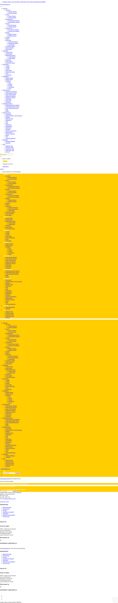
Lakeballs (7, 143)
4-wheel (7, 69)
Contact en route (4, 501)
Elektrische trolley (10, 72)
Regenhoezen (9, 132)
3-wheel (7, 67)
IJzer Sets (7, 10)
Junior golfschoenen (10, 94)
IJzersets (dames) (12, 13)
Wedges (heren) (12, 34)
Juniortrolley (8, 70)
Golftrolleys (6, 64)
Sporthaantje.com (5, 548)
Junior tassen (8, 61)
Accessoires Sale (9, 149)
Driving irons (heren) (13, 29)
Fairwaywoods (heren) (13, 20)
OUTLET (7, 152)
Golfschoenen (6, 90)
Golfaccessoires (7, 112)
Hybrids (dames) (12, 26)
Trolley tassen (9, 52)
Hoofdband (11, 87)
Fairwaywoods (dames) (14, 22)
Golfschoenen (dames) (11, 91)
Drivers (7, 14)
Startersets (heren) (13, 42)
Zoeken (17, 473)
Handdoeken (8, 126)
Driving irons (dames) (13, 31)
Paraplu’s (7, 129)
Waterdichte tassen (10, 55)
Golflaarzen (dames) (10, 96)
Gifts (6, 122)
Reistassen (8, 60)
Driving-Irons (8, 28)
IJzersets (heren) (12, 11)
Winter (7, 111)
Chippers (7, 37)
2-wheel (7, 66)
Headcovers (8, 128)
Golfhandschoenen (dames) (12, 105)
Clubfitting (5, 513)
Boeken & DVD (9, 118)
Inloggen (5, 161)
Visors (9, 88)
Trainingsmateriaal (10, 138)
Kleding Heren (9, 79)
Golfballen (5, 140)
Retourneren (6, 509)
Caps (9, 82)
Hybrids (7, 23)
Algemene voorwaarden (9, 515)
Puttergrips (8, 125)
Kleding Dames (9, 78)
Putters (7, 39)
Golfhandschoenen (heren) (12, 106)
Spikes (7, 135)
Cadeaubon (8, 120)
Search (4, 471)
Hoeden (10, 85)
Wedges (7, 32)
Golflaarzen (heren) (10, 97)
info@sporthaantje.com (9, 498)
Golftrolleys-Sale (9, 150)
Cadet (6, 109)
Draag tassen (8, 54)
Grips (6, 123)
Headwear (8, 81)
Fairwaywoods (9, 19)
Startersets (8, 40)
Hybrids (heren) (12, 25)
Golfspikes (8, 102)
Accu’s (7, 73)
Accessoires (8, 75)
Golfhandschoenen (7, 103)
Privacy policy (6, 516)
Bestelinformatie (7, 507)
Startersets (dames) (13, 43)
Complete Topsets (10, 46)
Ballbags (7, 117)
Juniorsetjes (8, 49)
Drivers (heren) (12, 16)
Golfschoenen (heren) (11, 93)
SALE (4, 144)
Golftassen (5, 51)
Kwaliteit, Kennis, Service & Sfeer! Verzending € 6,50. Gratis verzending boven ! (24, 2)
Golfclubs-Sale (9, 146)
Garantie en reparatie (8, 512)
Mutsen (10, 84)
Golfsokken (8, 99)
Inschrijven (15, 491)
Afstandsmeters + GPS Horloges (13, 115)
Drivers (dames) (12, 17)
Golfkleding (6, 76)
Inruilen (5, 510)
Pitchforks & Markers (10, 131)
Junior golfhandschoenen (12, 108)
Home (1, 478)
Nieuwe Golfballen (10, 141)
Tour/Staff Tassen (10, 63)
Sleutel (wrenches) (10, 134)
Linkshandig (11, 45)
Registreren (6, 166)
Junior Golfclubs (9, 48)
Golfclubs (5, 8)
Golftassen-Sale (9, 147)
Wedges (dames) (12, 35)
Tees (6, 137)
